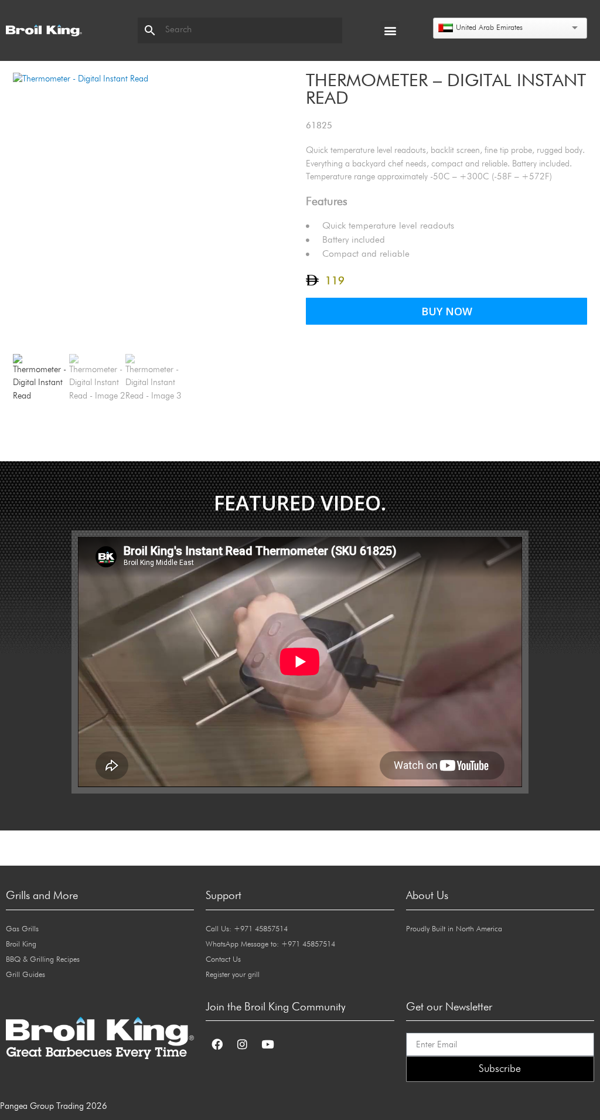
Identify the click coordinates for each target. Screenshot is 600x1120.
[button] (390, 30)
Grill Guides (25, 975)
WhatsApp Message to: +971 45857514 (270, 944)
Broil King (21, 944)
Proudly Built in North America (454, 929)
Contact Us (223, 960)
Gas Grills (22, 929)
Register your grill (233, 975)
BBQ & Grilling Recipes (43, 960)
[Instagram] (242, 1044)
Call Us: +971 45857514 (247, 929)
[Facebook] (217, 1044)
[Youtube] (267, 1044)
